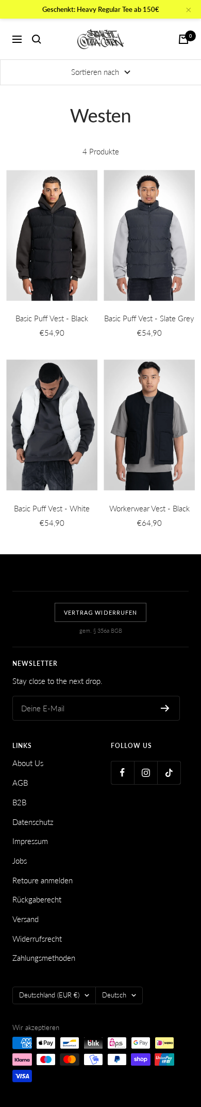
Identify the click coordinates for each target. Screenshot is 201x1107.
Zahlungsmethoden (43, 957)
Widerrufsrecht (37, 938)
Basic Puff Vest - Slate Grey (149, 318)
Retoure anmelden (42, 880)
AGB (20, 782)
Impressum (30, 841)
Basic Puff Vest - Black (51, 318)
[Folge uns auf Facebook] (122, 772)
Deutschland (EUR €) (49, 995)
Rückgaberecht (36, 899)
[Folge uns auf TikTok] (168, 772)
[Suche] (36, 39)
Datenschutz (33, 822)
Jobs (19, 860)
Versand (25, 919)
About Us (27, 763)
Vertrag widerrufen (100, 612)
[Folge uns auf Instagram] (145, 772)
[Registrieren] (165, 708)
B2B (19, 802)
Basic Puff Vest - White (52, 508)
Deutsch (114, 995)
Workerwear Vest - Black (149, 508)
